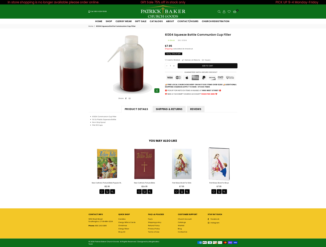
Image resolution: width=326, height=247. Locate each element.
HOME (98, 21)
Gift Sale (140, 21)
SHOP (109, 21)
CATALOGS (156, 21)
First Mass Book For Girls (181, 183)
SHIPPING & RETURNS (169, 109)
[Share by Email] (130, 98)
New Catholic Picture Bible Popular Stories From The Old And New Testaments (107, 183)
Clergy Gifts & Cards (126, 222)
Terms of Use (153, 232)
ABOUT (170, 21)
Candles (122, 219)
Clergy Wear (123, 228)
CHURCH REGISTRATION (215, 21)
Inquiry (207, 60)
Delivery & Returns (192, 60)
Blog (180, 228)
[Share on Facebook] (126, 98)
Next (240, 171)
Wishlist (181, 225)
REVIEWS (195, 109)
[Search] (219, 12)
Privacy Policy (154, 228)
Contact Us (182, 232)
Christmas (122, 225)
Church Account (185, 219)
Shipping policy (154, 222)
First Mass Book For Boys (219, 183)
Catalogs (182, 222)
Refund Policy (154, 225)
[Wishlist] (229, 12)
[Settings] (224, 12)
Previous (85, 171)
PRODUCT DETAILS (136, 109)
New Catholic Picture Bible (144, 183)
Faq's (150, 219)
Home (91, 26)
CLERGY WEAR (124, 21)
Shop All (121, 232)
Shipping (168, 49)
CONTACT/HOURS (187, 21)
